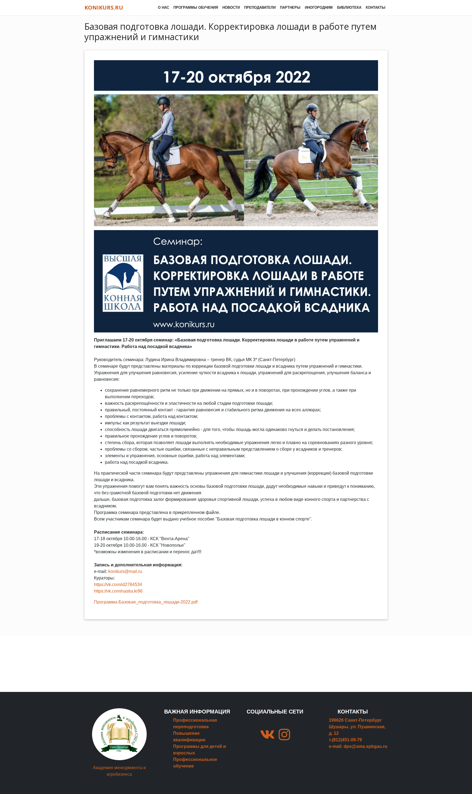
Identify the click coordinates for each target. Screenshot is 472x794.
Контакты (375, 7)
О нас (163, 7)
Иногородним (319, 7)
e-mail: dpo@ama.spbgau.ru (358, 746)
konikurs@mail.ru (125, 571)
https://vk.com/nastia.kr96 (118, 591)
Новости (231, 7)
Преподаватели (260, 7)
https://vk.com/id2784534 (118, 584)
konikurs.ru (103, 7)
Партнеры (290, 7)
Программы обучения (195, 7)
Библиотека (349, 7)
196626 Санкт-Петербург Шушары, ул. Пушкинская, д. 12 (357, 727)
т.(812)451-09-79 (345, 740)
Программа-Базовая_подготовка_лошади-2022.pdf (145, 602)
